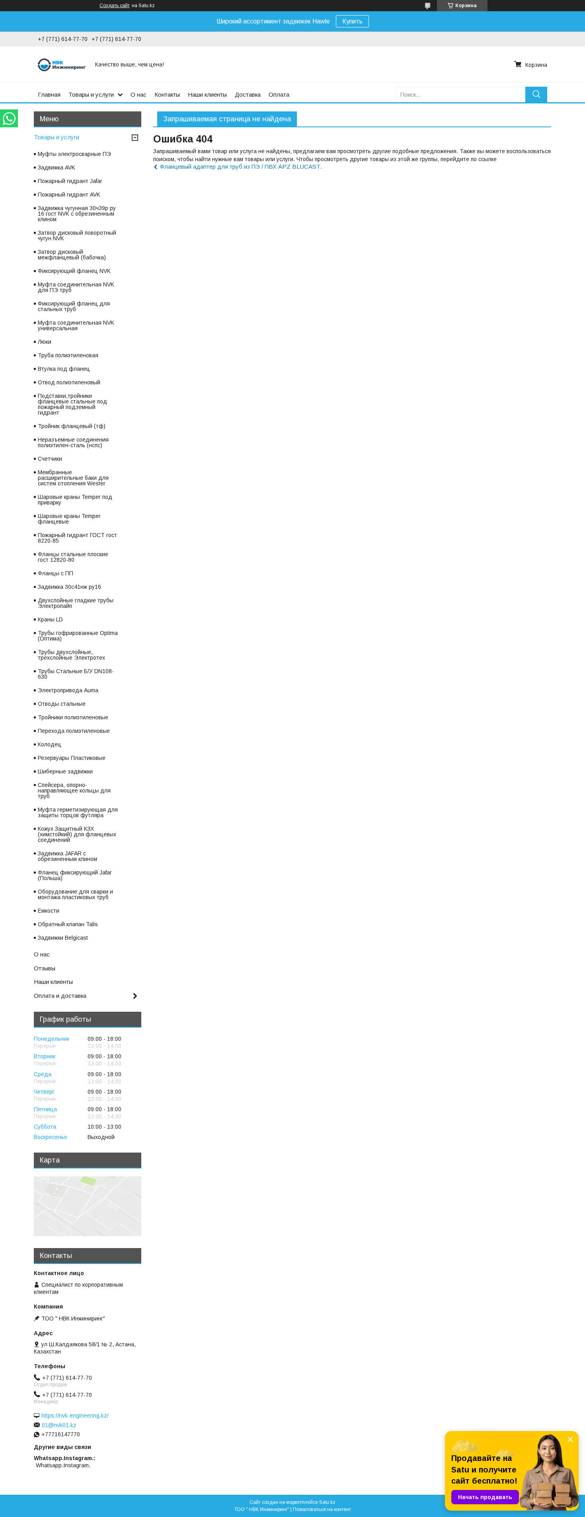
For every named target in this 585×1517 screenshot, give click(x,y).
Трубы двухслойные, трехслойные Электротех (71, 655)
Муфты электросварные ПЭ (74, 154)
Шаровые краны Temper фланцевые (69, 519)
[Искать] (536, 94)
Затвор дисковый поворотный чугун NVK (77, 235)
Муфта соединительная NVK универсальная (76, 325)
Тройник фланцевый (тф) (71, 426)
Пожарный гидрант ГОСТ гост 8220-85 (77, 538)
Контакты (167, 94)
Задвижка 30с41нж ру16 (69, 587)
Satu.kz (327, 1502)
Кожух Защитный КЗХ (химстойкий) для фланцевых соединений (77, 834)
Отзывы (44, 968)
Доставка (248, 94)
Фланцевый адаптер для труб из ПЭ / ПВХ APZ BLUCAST (240, 166)
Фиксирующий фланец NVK (74, 271)
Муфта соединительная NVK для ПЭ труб (76, 287)
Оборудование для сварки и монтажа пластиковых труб (75, 894)
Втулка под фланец (64, 369)
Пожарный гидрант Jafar (70, 181)
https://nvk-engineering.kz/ (75, 1415)
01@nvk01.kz (59, 1425)
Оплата (279, 94)
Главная (49, 94)
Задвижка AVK (56, 167)
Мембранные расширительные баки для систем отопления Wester (73, 478)
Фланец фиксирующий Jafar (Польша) (75, 875)
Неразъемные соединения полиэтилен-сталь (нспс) (73, 442)
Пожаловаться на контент (322, 1509)
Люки (44, 342)
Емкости (48, 910)
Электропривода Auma (68, 690)
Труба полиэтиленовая (68, 355)
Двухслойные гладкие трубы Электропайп (75, 603)
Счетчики (50, 459)
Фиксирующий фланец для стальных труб (74, 306)
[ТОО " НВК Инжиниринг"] (62, 64)
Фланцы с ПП (55, 573)
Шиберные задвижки (65, 771)
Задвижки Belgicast (63, 938)
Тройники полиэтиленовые (73, 717)
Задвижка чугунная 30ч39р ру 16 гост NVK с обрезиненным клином (77, 213)
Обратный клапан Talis (68, 924)
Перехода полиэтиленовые (74, 731)
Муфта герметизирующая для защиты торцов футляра (78, 812)
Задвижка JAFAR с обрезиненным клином (67, 856)
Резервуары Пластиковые (71, 758)
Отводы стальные (62, 704)
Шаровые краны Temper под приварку (75, 500)
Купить (352, 21)
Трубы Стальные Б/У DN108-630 (76, 674)
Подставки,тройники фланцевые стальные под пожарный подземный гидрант (72, 404)
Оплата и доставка (60, 995)
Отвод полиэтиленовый (69, 382)
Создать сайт (114, 5)
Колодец (49, 744)
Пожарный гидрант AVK (69, 194)
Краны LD (50, 619)
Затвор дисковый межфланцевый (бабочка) (72, 255)
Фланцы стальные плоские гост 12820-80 (73, 557)
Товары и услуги (91, 94)
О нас (138, 94)
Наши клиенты (207, 94)
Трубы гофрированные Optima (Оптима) (78, 636)
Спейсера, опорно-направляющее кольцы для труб (74, 790)
